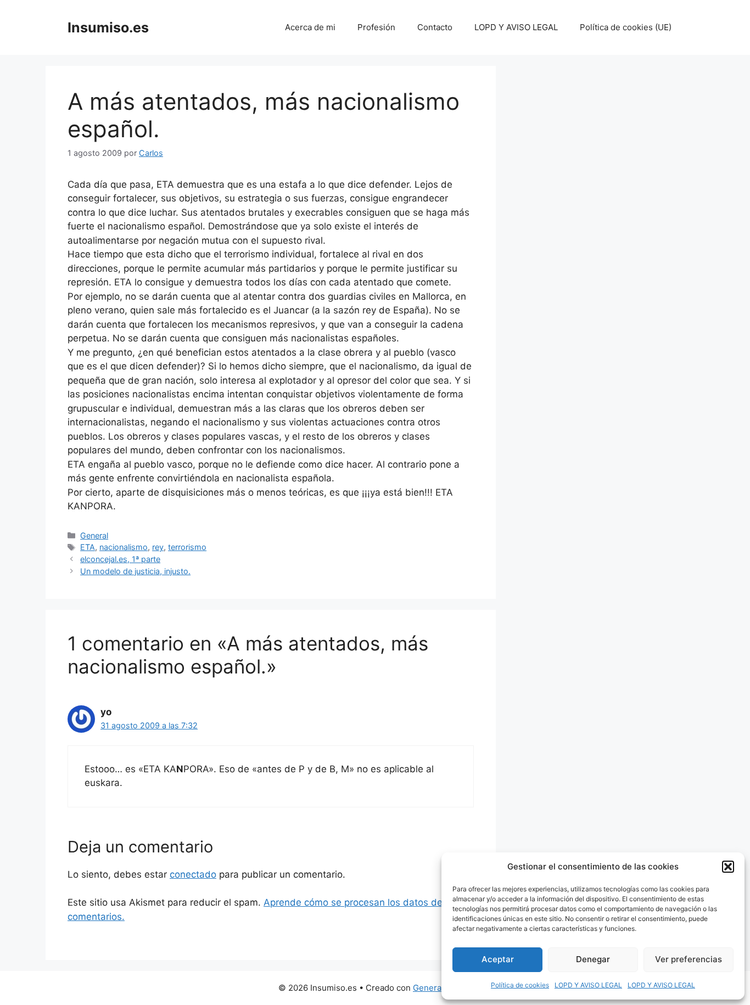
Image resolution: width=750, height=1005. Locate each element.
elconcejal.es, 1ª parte (120, 559)
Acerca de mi (310, 27)
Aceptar (498, 959)
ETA (87, 547)
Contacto (434, 27)
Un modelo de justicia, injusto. (135, 571)
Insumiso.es (108, 27)
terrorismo (187, 547)
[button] (728, 866)
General (94, 535)
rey (158, 547)
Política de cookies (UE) (625, 27)
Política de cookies (520, 985)
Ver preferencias (688, 959)
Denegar (593, 959)
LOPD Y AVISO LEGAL (588, 985)
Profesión (376, 27)
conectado (193, 874)
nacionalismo (123, 547)
